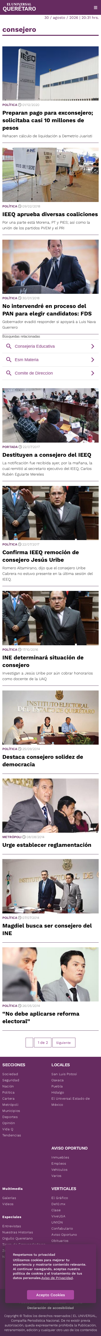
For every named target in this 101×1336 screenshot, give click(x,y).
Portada (10, 447)
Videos (8, 1204)
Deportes (10, 1117)
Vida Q (7, 1129)
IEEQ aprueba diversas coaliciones (50, 214)
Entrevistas (11, 1226)
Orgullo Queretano (17, 1238)
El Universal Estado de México (70, 1101)
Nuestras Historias (17, 1232)
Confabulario (62, 1228)
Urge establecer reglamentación (46, 845)
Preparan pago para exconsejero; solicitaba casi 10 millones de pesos (47, 120)
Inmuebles (60, 1157)
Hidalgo (57, 1092)
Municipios (11, 1111)
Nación (8, 1086)
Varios (56, 1176)
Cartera (8, 1098)
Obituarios (60, 1241)
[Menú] (95, 7)
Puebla (57, 1086)
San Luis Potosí (64, 1074)
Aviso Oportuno (64, 1234)
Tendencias (11, 1135)
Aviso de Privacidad (57, 1278)
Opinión (8, 1123)
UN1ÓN (57, 1222)
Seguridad (10, 1080)
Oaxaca (57, 1080)
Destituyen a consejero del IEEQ (46, 455)
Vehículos (59, 1169)
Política (9, 105)
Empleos (58, 1163)
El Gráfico (59, 1198)
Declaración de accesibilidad (50, 1308)
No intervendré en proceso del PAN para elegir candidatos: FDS (47, 310)
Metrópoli (11, 837)
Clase (56, 1210)
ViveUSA (58, 1216)
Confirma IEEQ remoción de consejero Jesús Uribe (40, 556)
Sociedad (10, 1074)
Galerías (9, 1198)
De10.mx (58, 1204)
